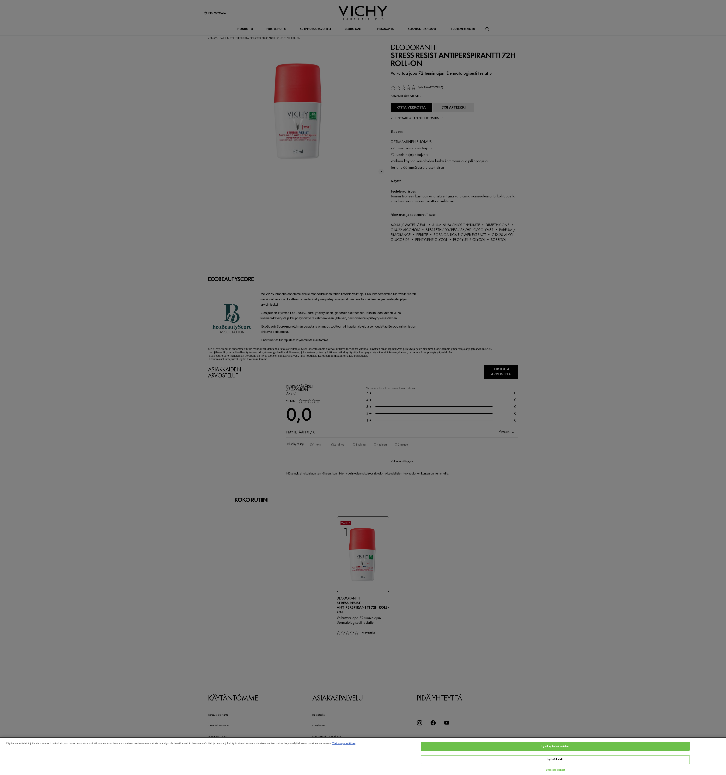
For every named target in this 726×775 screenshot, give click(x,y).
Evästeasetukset (555, 769)
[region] (363, 756)
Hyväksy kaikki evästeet (555, 746)
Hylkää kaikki (555, 759)
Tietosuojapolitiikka (343, 743)
